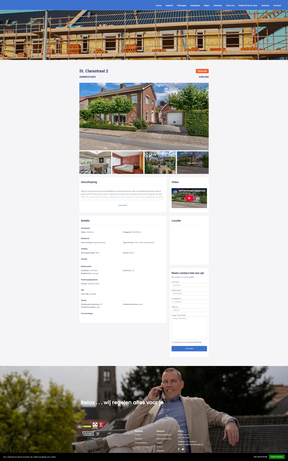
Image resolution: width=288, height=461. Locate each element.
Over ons (230, 5)
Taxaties (159, 443)
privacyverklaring (195, 342)
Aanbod (169, 5)
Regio (206, 5)
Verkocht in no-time (248, 5)
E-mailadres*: (176, 298)
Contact (277, 5)
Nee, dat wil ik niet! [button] (260, 457)
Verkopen (181, 5)
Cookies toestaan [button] (277, 457)
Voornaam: (175, 282)
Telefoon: (175, 307)
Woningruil (160, 451)
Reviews (265, 5)
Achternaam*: (177, 290)
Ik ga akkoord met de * (188, 342)
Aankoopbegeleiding (163, 439)
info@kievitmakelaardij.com (193, 444)
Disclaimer (139, 439)
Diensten (218, 5)
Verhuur (159, 447)
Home (158, 5)
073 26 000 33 (191, 442)
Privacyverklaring (141, 443)
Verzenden (189, 349)
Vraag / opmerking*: (179, 315)
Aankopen (195, 5)
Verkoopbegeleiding (163, 435)
